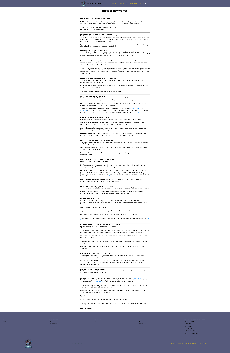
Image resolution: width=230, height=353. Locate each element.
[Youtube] (78, 343)
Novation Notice (134, 109)
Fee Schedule (137, 112)
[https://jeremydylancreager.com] (84, 3)
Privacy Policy (136, 278)
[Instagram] (75, 343)
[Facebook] (72, 343)
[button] (146, 3)
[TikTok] (81, 343)
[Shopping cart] (148, 3)
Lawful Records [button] (132, 3)
